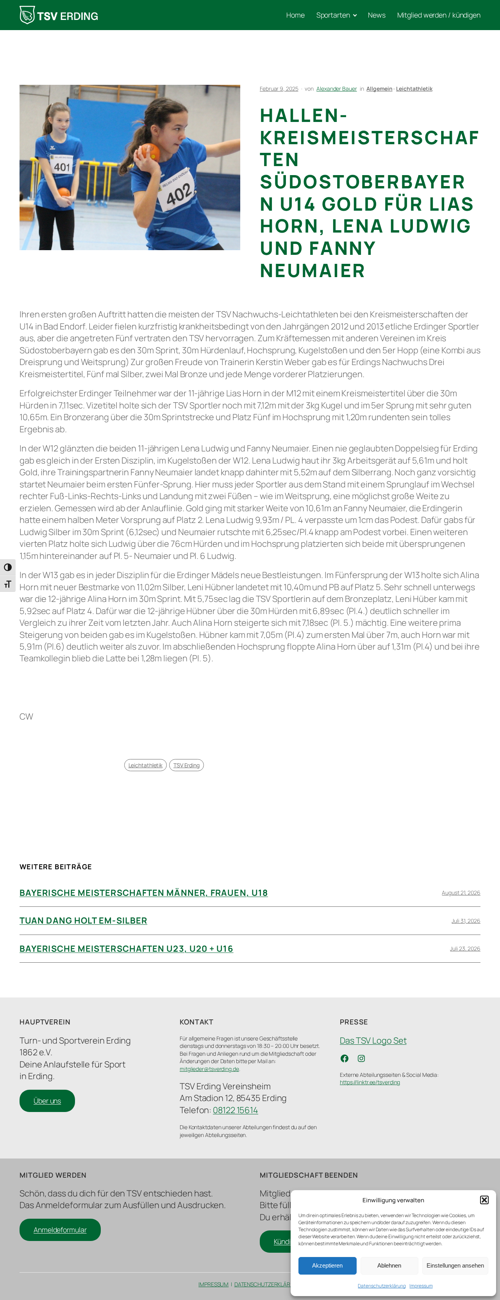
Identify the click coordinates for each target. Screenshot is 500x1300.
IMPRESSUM (213, 1284)
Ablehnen (389, 1265)
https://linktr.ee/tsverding (370, 1082)
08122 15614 (235, 1110)
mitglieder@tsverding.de (209, 1069)
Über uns (47, 1100)
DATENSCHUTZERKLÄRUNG (268, 1284)
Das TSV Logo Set (373, 1040)
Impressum (420, 1285)
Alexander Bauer (336, 88)
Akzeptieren (327, 1265)
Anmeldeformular (60, 1229)
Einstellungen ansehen (455, 1265)
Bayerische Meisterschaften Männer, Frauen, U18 (144, 893)
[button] (484, 1200)
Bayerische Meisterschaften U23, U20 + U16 (127, 948)
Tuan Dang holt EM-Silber (83, 920)
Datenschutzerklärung (381, 1285)
